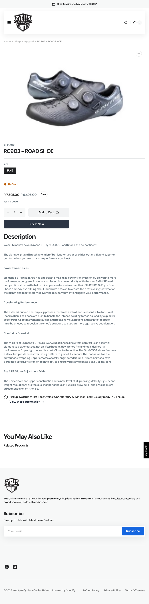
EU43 (11, 171)
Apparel (29, 41)
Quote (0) (146, 450)
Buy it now (36, 224)
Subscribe (133, 531)
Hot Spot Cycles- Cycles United (31, 590)
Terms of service (135, 590)
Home (7, 41)
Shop (17, 41)
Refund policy (91, 590)
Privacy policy (112, 590)
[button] (9, 23)
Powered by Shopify (63, 590)
